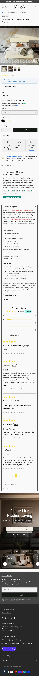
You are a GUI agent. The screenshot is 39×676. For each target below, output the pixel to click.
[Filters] (5, 335)
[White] (13, 121)
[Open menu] (2, 7)
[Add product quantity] (10, 130)
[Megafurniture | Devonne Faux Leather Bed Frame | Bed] (19, 45)
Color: (5, 118)
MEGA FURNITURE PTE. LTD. (13, 667)
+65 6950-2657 (10, 636)
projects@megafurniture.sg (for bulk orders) (18, 643)
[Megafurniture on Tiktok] (11, 618)
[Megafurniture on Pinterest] (5, 618)
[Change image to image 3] (17, 69)
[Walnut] (6, 121)
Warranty (31, 150)
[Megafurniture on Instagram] (8, 618)
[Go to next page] (26, 475)
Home (3, 12)
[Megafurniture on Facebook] (2, 618)
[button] (6, 76)
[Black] (3, 121)
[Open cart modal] (36, 7)
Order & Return (9, 165)
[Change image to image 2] (10, 69)
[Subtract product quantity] (3, 130)
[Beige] (10, 121)
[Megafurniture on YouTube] (14, 618)
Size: (5, 108)
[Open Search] (6, 7)
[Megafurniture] (19, 7)
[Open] (4, 671)
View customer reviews (12, 197)
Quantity (4, 126)
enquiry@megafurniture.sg (13, 640)
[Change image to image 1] (4, 69)
